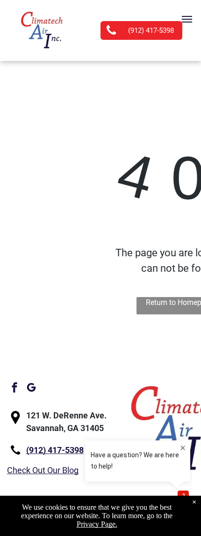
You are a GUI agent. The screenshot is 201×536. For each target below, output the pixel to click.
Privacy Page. (97, 524)
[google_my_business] (31, 388)
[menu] (187, 19)
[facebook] (14, 388)
